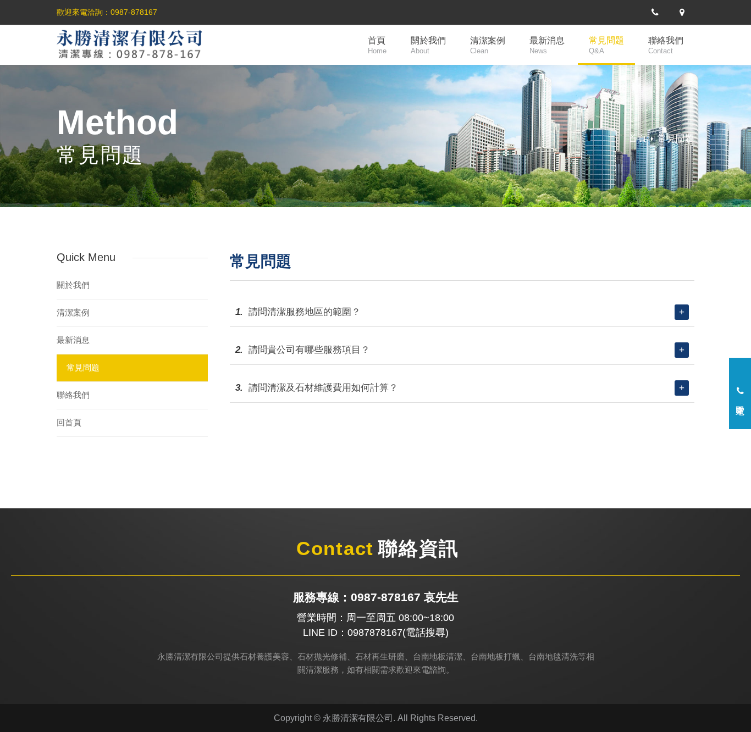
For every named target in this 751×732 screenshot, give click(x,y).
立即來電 (740, 398)
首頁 (377, 45)
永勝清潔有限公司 (139, 45)
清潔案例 (487, 45)
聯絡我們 (665, 45)
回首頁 (69, 422)
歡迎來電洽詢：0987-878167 (107, 12)
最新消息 (547, 45)
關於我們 (428, 45)
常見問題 (606, 45)
